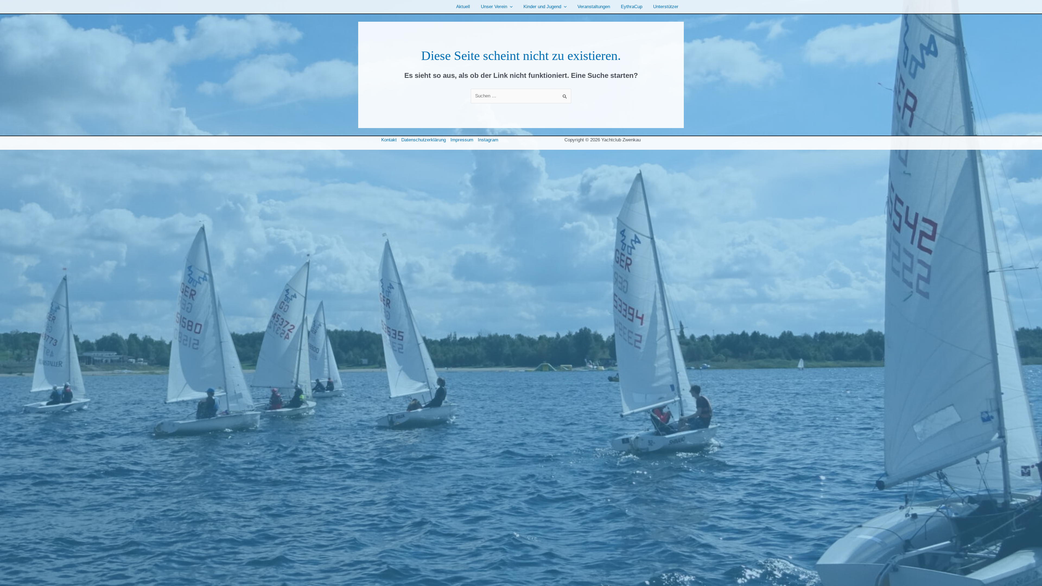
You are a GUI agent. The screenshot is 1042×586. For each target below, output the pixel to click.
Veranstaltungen (593, 6)
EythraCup (631, 6)
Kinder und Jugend (542, 6)
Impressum (461, 139)
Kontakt (389, 139)
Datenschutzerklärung (423, 139)
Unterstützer (665, 6)
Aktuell (463, 6)
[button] (510, 6)
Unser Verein (494, 6)
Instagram (488, 139)
